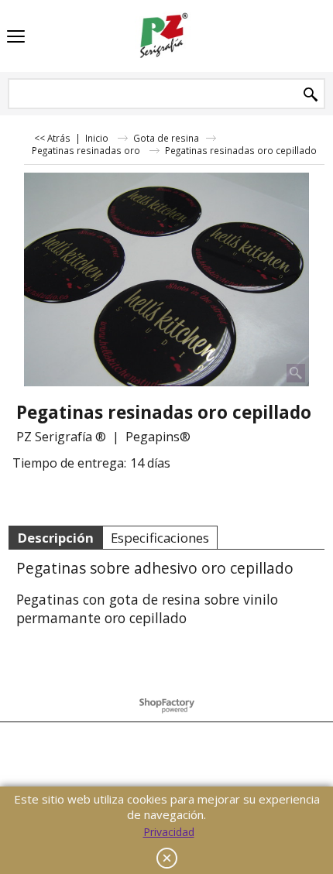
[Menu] (16, 37)
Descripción (55, 538)
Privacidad (168, 831)
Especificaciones (160, 538)
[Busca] (311, 94)
